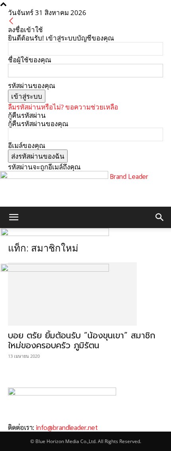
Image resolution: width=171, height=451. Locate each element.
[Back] (11, 21)
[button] (13, 217)
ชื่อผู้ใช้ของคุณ (29, 59)
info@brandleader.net (67, 427)
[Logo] (55, 233)
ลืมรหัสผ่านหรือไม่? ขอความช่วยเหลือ (63, 106)
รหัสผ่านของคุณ (31, 85)
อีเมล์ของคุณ (26, 145)
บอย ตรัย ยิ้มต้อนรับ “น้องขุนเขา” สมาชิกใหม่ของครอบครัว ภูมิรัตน (81, 340)
